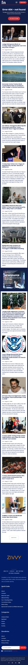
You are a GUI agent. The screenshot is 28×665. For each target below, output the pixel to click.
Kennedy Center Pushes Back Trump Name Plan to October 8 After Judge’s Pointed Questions (13, 85)
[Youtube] (19, 663)
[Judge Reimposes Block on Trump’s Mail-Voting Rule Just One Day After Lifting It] (14, 33)
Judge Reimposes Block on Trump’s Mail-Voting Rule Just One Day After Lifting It (14, 45)
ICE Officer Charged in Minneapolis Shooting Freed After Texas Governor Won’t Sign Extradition (14, 127)
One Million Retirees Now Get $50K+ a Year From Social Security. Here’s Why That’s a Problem (14, 207)
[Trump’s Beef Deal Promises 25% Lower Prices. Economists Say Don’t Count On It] (14, 465)
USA (3, 49)
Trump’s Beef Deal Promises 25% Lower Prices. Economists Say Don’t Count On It (13, 477)
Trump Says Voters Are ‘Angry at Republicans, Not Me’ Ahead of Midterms (13, 165)
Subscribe (23, 647)
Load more (13, 537)
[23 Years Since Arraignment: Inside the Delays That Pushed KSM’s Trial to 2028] (14, 385)
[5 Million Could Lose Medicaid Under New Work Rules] (14, 505)
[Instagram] (12, 663)
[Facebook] (9, 663)
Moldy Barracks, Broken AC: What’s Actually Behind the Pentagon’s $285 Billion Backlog (13, 247)
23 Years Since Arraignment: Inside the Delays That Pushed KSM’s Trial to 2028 (14, 397)
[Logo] (3, 2)
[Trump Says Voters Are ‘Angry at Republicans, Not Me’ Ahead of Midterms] (14, 153)
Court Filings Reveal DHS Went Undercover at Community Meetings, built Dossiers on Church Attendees (13, 356)
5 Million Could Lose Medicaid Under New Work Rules (12, 516)
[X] (15, 663)
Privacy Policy (14, 650)
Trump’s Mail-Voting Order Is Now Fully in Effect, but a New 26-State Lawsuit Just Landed (13, 437)
